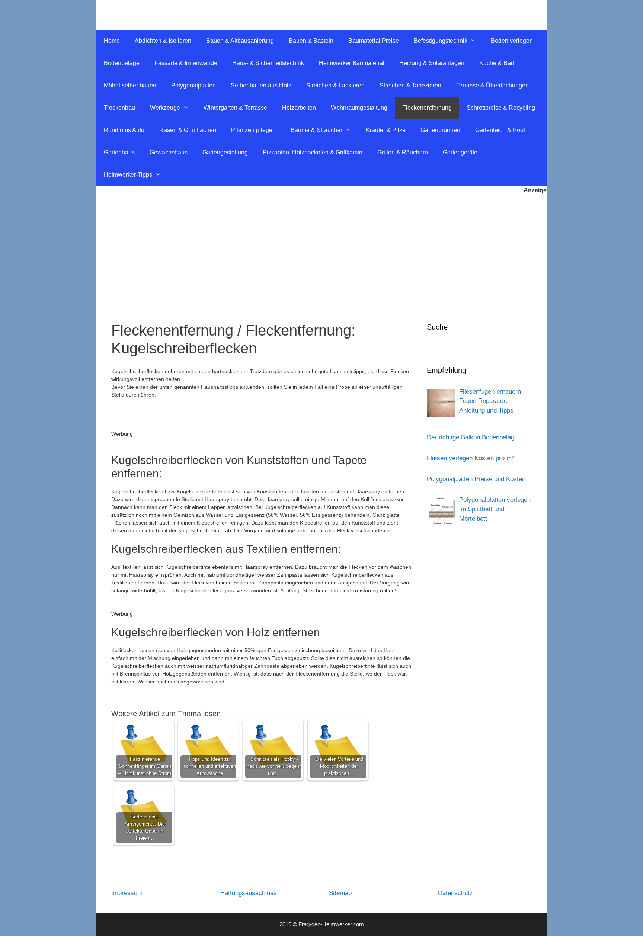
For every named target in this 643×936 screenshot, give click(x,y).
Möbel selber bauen (130, 85)
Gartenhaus (119, 152)
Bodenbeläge (122, 63)
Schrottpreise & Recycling (501, 108)
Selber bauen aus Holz (261, 85)
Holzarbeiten (299, 108)
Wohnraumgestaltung (359, 108)
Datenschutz (455, 893)
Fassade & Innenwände (185, 63)
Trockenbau (119, 108)
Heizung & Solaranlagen (431, 63)
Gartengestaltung (225, 152)
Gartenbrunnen (440, 130)
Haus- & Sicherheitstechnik (268, 63)
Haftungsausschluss (248, 893)
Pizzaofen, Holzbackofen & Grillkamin (312, 152)
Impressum (127, 893)
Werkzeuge (165, 108)
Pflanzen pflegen (253, 130)
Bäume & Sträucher (316, 130)
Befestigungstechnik (440, 41)
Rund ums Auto (124, 130)
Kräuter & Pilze (386, 130)
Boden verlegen (512, 41)
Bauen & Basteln (311, 41)
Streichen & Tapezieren (410, 85)
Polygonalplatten (193, 85)
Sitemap (340, 893)
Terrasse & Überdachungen (492, 85)
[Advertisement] (321, 251)
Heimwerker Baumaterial (351, 63)
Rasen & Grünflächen (187, 130)
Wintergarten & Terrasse (235, 108)
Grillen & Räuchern (402, 152)
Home (112, 41)
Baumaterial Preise (373, 41)
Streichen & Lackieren (335, 85)
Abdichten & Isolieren (163, 41)
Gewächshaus (169, 152)
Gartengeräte (460, 152)
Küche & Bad (496, 63)
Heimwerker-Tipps (128, 175)
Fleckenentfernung (427, 108)
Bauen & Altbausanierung (240, 41)
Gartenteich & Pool (500, 130)
